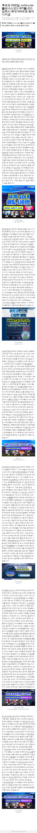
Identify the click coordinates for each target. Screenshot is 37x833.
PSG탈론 (10, 631)
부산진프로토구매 (8, 716)
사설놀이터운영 (16, 382)
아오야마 (24, 492)
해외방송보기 (7, 229)
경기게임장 (26, 556)
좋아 (24, 135)
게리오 (27, 482)
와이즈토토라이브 (20, 415)
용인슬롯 (29, 739)
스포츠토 (17, 262)
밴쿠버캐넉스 (21, 677)
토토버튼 (7, 749)
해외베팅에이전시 (14, 541)
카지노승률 (29, 752)
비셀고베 (27, 427)
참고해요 (17, 168)
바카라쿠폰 (13, 777)
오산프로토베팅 (19, 598)
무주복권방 (8, 611)
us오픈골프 (8, 377)
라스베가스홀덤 (9, 303)
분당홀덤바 (11, 546)
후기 (6, 158)
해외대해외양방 (16, 662)
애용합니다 (28, 114)
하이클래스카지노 (8, 590)
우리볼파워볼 (22, 387)
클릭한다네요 (7, 69)
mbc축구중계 (6, 351)
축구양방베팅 (27, 727)
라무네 (21, 508)
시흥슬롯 (12, 757)
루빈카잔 (11, 361)
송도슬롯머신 (13, 480)
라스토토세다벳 (19, 249)
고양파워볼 (29, 500)
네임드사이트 (26, 267)
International (23, 762)
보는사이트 (18, 394)
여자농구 (10, 623)
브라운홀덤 (21, 644)
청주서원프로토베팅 (19, 472)
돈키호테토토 (9, 782)
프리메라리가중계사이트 (11, 467)
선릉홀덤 (10, 497)
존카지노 (7, 410)
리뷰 (28, 97)
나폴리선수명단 (12, 399)
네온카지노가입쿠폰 (11, 239)
